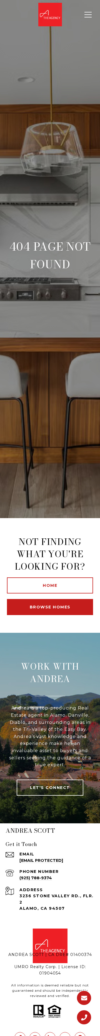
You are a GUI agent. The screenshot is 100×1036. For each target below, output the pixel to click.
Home (50, 585)
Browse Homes (50, 607)
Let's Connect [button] (50, 787)
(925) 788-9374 (35, 877)
